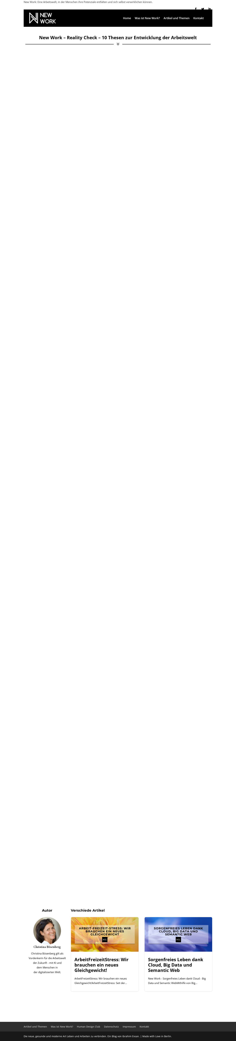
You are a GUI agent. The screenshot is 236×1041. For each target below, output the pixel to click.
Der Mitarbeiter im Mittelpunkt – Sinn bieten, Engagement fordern (75, 128)
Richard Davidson (62, 657)
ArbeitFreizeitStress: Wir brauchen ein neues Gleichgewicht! (105, 954)
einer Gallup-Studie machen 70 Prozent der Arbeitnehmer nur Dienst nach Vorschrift (85, 733)
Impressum (129, 1026)
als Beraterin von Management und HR (82, 477)
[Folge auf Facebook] (196, 9)
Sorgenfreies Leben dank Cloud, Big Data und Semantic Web (178, 954)
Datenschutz (111, 1026)
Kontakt (198, 18)
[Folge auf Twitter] (202, 9)
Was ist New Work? (147, 18)
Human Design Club (88, 1026)
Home (127, 18)
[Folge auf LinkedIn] (209, 9)
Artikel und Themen (177, 18)
